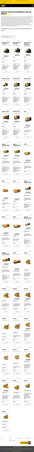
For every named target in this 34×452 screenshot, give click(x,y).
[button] (32, 5)
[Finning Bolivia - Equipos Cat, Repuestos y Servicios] (3, 6)
